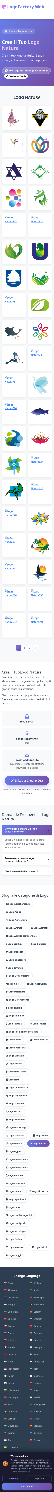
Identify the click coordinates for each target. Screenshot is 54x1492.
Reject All (39, 1478)
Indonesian (13, 1368)
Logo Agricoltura (18, 919)
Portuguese (39, 1404)
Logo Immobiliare (18, 1087)
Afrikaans (38, 1283)
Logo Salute (14, 1191)
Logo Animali (15, 927)
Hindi (10, 1361)
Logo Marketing (17, 1127)
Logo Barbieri (38, 943)
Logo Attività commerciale (22, 935)
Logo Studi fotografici (20, 1215)
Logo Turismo (16, 1239)
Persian (37, 1397)
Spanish (38, 1425)
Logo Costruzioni (38, 983)
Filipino (11, 1340)
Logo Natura (39, 1143)
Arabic (37, 1290)
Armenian (13, 1297)
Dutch (11, 1333)
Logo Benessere (17, 959)
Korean (11, 1383)
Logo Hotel (14, 1079)
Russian (38, 1411)
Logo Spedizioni (17, 1199)
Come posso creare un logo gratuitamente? (21, 830)
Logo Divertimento (19, 999)
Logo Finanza (15, 1023)
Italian (11, 1375)
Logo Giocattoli (17, 1055)
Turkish (37, 1440)
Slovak (37, 1418)
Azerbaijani (39, 1297)
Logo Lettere (15, 1111)
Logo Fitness (39, 1023)
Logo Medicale (16, 1135)
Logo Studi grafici (17, 1223)
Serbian (12, 1418)
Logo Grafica (15, 1063)
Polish (11, 1404)
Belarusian (39, 1304)
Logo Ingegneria (18, 1095)
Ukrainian (13, 1447)
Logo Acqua (15, 911)
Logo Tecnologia (17, 1231)
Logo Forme (14, 1039)
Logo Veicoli (40, 1247)
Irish (36, 1368)
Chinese (12, 1318)
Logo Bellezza (15, 951)
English (11, 1283)
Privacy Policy (24, 1471)
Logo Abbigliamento (19, 903)
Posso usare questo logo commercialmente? (19, 860)
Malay (37, 1390)
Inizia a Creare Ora (29, 780)
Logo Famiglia (16, 1015)
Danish (37, 1326)
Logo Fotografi (40, 1039)
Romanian (13, 1411)
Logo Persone (15, 1175)
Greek (37, 1354)
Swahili (11, 1432)
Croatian (38, 1318)
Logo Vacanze (16, 1247)
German (12, 1354)
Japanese (38, 1375)
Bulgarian (13, 1311)
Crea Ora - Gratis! (17, 76)
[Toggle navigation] (6, 14)
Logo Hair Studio (17, 1071)
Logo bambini (15, 943)
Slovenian (13, 1425)
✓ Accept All (27, 1486)
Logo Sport (14, 1207)
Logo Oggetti (15, 1151)
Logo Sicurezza (40, 1191)
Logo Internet (16, 1103)
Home (11, 31)
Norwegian (13, 1397)
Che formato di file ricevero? (21, 871)
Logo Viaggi (14, 1255)
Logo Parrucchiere (18, 1159)
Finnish (37, 1340)
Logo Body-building (19, 975)
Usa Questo (14, 125)
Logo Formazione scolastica (24, 1031)
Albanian (12, 1290)
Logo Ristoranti (16, 1183)
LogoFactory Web (25, 7)
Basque (11, 1304)
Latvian (37, 1383)
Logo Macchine (17, 1119)
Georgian (38, 1347)
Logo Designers (16, 991)
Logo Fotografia (17, 1047)
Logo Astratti (40, 927)
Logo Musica (15, 1143)
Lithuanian (13, 1390)
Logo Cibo (13, 983)
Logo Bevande (15, 967)
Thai (10, 1440)
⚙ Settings (14, 1478)
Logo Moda (42, 1135)
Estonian (38, 1333)
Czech (11, 1326)
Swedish (38, 1432)
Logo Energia (15, 1007)
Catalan (37, 1311)
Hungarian (39, 1361)
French (11, 1347)
